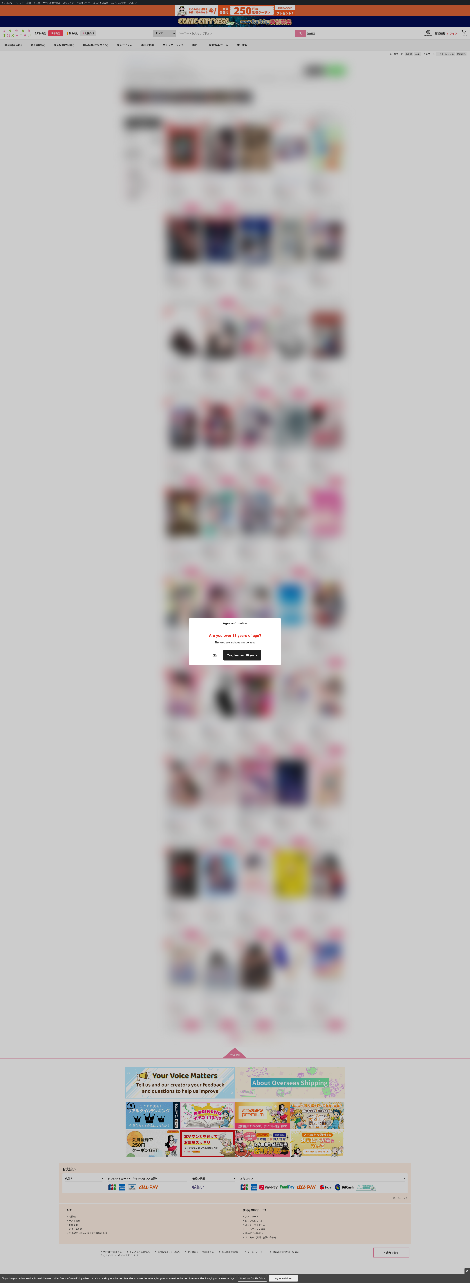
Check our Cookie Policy (252, 1278)
